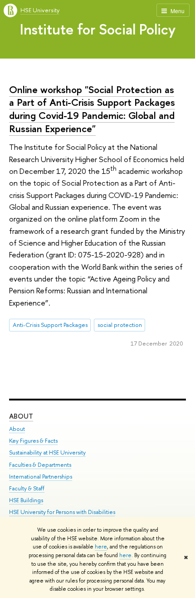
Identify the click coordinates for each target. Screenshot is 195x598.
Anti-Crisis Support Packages (50, 325)
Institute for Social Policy (98, 29)
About (21, 416)
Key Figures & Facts (33, 441)
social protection (120, 325)
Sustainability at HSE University (47, 452)
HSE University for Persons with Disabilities (62, 512)
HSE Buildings (26, 500)
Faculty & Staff (26, 488)
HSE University (39, 10)
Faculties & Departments (40, 465)
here (101, 546)
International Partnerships (40, 476)
